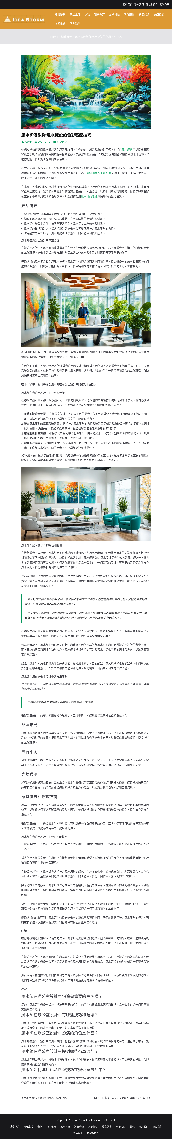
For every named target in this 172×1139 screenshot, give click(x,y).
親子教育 (99, 14)
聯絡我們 (139, 4)
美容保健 (144, 14)
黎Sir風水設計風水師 (99, 173)
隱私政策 (164, 4)
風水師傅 (127, 149)
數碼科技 (114, 14)
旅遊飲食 (159, 14)
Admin (28, 141)
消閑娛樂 (75, 23)
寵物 (87, 14)
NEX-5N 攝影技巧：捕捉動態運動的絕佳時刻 (121, 1098)
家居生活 (75, 14)
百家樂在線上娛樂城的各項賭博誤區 (45, 1098)
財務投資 (60, 23)
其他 (132, 1126)
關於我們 (127, 4)
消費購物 (129, 14)
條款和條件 (152, 4)
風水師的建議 (89, 196)
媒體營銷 (60, 14)
